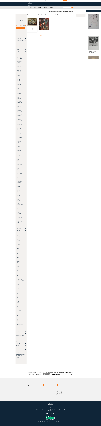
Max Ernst (18, 176)
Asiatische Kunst (18, 345)
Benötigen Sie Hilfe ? (36, 409)
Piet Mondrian (19, 194)
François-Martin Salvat (20, 111)
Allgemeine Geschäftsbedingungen (50, 410)
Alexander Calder (19, 61)
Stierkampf (18, 261)
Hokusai (18, 132)
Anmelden (65, 0)
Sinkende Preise (21, 20)
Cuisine (18, 292)
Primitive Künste (18, 343)
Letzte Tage (20, 15)
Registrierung (61, 0)
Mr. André (18, 178)
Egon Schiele (19, 97)
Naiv (17, 263)
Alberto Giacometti (19, 56)
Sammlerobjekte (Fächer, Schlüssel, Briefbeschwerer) (21, 349)
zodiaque (18, 276)
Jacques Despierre (19, 134)
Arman (18, 72)
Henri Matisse (19, 128)
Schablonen (18, 51)
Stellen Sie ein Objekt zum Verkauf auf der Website (44, 409)
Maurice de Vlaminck (20, 173)
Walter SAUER (19, 222)
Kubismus (18, 248)
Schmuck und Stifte (18, 347)
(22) (50, 421)
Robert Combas (19, 200)
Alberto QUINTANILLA (20, 58)
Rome (17, 311)
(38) (49, 421)
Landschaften (18, 236)
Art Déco (18, 265)
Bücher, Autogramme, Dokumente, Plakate (20, 341)
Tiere (17, 239)
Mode (17, 270)
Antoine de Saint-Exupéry (20, 70)
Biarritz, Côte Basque (19, 279)
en (69, 0)
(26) (40, 421)
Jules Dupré (19, 156)
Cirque (18, 284)
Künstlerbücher (19, 45)
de (70, 0)
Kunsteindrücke (19, 53)
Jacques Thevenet (19, 137)
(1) (53, 421)
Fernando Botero (19, 102)
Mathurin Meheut (19, 169)
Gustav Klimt (19, 123)
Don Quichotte (19, 307)
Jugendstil (18, 266)
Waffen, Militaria (18, 362)
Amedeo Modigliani (19, 66)
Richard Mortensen (19, 199)
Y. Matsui (18, 223)
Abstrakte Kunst (19, 245)
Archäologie (17, 357)
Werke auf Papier (19, 38)
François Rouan (19, 110)
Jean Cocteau (19, 143)
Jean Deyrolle (19, 145)
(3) (55, 421)
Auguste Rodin (19, 76)
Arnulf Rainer (19, 74)
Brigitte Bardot (19, 252)
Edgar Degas (19, 92)
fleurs (17, 275)
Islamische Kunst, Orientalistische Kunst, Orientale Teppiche (20, 355)
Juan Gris (18, 155)
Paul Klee (18, 186)
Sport (17, 253)
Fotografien (18, 42)
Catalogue (18, 226)
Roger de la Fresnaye (20, 204)
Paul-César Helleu (19, 187)
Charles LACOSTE (19, 83)
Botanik (18, 267)
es (72, 0)
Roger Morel (19, 203)
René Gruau (19, 196)
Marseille (18, 319)
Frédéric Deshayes (19, 114)
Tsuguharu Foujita (19, 217)
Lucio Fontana (19, 160)
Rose (18, 205)
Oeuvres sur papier (19, 228)
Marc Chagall (19, 163)
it (71, 0)
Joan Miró (18, 154)
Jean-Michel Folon (19, 150)
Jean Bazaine (19, 141)
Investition (20, 19)
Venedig (18, 254)
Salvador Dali (19, 209)
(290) (38, 421)
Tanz (17, 274)
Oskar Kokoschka (19, 181)
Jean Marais (18, 316)
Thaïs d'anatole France (20, 324)
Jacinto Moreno (19, 133)
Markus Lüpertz (19, 168)
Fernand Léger (19, 101)
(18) (54, 421)
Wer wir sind (32, 409)
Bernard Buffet (19, 79)
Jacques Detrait (19, 136)
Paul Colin (18, 183)
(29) (44, 421)
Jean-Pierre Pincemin (20, 151)
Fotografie (17, 331)
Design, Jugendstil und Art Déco (20, 335)
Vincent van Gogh (19, 221)
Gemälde (18, 34)
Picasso (18, 303)
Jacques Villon (19, 138)
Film (17, 262)
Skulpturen (18, 36)
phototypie (18, 230)
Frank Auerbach (19, 105)
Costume (18, 305)
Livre (17, 232)
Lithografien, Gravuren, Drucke (21, 40)
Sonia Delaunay (19, 213)
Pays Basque (18, 296)
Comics (17, 333)
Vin (17, 283)
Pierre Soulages (19, 191)
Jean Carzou (19, 142)
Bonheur (18, 302)
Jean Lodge (19, 147)
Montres (18, 289)
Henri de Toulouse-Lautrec (20, 129)
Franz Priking (19, 106)
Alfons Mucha (19, 62)
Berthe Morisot (19, 81)
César (18, 88)
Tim (17, 216)
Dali (17, 293)
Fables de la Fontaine (19, 320)
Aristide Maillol (19, 71)
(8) (56, 421)
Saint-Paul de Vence (19, 285)
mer (17, 297)
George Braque (19, 116)
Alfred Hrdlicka (19, 63)
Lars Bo (18, 159)
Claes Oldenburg (19, 85)
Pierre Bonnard (19, 190)
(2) (51, 421)
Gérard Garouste (19, 124)
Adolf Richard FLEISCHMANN (21, 54)
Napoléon (18, 256)
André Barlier (19, 67)
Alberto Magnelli (19, 57)
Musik (17, 271)
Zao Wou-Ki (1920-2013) (20, 225)
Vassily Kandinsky (19, 218)
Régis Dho (18, 208)
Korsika (18, 258)
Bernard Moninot (19, 80)
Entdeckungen (18, 329)
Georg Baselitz (19, 115)
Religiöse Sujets (19, 240)
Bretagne (18, 257)
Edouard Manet (19, 94)
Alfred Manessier (19, 65)
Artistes (18, 315)
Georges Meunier (19, 119)
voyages (18, 314)
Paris (17, 249)
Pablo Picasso (19, 182)
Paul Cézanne (19, 185)
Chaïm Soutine (19, 84)
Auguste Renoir (19, 75)
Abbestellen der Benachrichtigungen (60, 409)
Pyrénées (18, 288)
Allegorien (18, 244)
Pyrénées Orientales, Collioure (21, 280)
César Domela (19, 89)
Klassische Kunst (18, 337)
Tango (18, 214)
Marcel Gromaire (19, 164)
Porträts (18, 235)
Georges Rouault (19, 120)
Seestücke (18, 243)
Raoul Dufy (18, 195)
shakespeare (18, 298)
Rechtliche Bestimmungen (67, 409)
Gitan (17, 323)
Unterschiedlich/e (18, 359)
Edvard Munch (19, 96)
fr (68, 0)
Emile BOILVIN (19, 98)
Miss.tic (18, 177)
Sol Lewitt (18, 212)
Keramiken (18, 47)
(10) (39, 421)
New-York (18, 294)
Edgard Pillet (19, 93)
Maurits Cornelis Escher (20, 174)
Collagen (18, 49)
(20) (58, 421)
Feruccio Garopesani (20, 103)
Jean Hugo (18, 146)
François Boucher (19, 107)
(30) (42, 421)
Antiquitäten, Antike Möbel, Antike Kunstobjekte (20, 352)
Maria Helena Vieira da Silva (20, 165)
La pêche (18, 301)
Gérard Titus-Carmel (20, 125)
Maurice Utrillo (19, 172)
